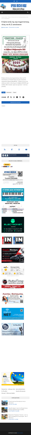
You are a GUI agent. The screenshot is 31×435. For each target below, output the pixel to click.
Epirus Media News (20, 389)
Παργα (9, 17)
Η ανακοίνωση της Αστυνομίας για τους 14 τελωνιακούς (16, 402)
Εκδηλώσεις (9, 92)
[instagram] (17, 1)
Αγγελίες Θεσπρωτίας (20, 391)
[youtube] (26, 149)
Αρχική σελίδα (4, 17)
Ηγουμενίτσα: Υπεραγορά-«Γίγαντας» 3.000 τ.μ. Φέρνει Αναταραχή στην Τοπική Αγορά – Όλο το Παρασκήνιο (18, 416)
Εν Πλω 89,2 (4, 391)
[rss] (5, 149)
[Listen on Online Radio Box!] (28, 155)
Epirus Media (5, 27)
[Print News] (23, 97)
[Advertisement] (15, 354)
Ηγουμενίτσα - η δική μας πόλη (8, 389)
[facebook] (14, 1)
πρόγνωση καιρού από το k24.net (13, 275)
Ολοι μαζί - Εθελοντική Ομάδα (8, 393)
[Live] (3, 155)
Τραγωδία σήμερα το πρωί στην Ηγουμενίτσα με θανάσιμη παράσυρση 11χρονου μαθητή (18, 408)
